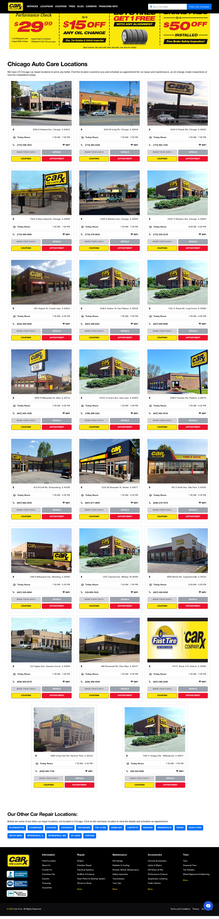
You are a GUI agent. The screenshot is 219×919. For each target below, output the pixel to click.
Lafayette (132, 828)
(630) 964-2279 (24, 682)
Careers (91, 7)
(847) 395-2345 (160, 682)
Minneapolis (164, 828)
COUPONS (26, 159)
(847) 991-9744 (160, 413)
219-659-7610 (91, 592)
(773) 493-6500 (24, 234)
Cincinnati (67, 828)
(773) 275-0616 (92, 234)
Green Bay (116, 828)
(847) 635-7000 (24, 413)
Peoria (180, 828)
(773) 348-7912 (24, 145)
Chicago (51, 828)
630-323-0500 (137, 771)
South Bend (15, 836)
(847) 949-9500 (160, 324)
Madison (148, 828)
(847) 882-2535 (24, 503)
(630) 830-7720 (47, 771)
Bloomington (16, 828)
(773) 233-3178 (160, 234)
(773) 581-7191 (160, 145)
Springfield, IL (35, 836)
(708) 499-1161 (92, 413)
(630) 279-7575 (160, 503)
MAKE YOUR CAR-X (26, 152)
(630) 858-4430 (92, 682)
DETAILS (57, 152)
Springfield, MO (57, 836)
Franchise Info (108, 7)
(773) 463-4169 (92, 145)
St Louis (75, 836)
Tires (72, 7)
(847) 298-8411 (92, 324)
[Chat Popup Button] (208, 906)
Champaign (35, 828)
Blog (80, 7)
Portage (89, 836)
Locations (46, 7)
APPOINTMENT (57, 159)
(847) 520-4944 (24, 592)
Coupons (61, 7)
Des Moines (84, 828)
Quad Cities (195, 828)
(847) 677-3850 (92, 503)
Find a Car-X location (199, 7)
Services (32, 7)
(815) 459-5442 (24, 324)
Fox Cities (100, 828)
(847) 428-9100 (160, 592)
